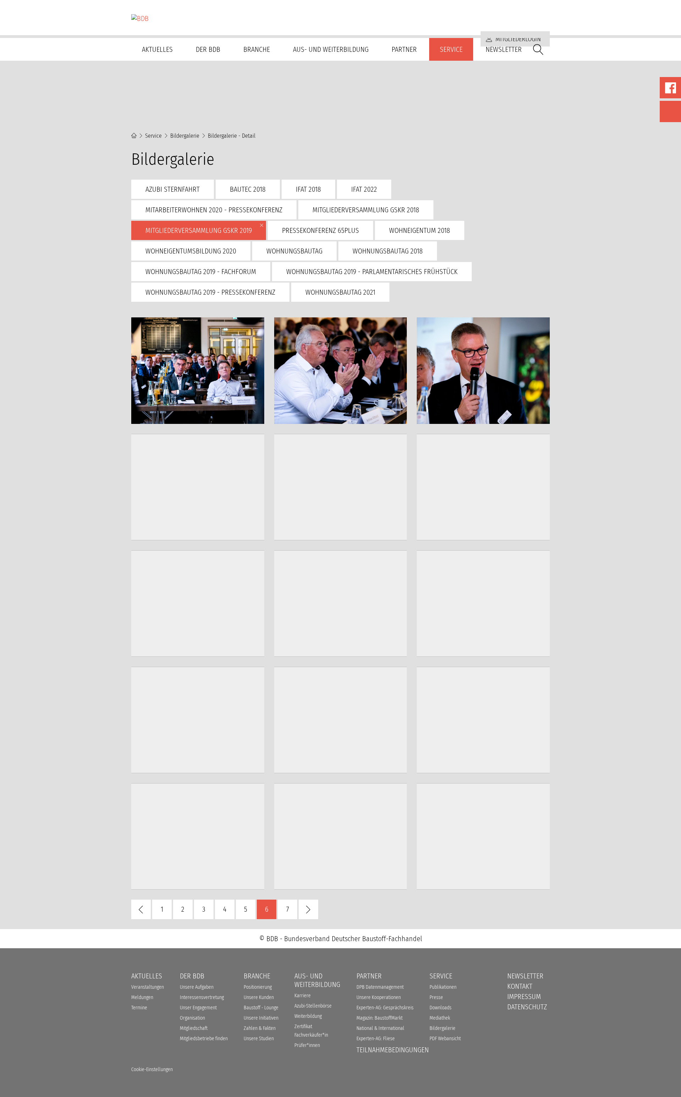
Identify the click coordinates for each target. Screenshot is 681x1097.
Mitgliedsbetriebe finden (204, 1039)
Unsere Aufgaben (197, 987)
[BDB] (340, 18)
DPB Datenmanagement (380, 987)
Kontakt (519, 986)
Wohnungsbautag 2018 (388, 251)
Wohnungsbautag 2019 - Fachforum (200, 271)
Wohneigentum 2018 (419, 230)
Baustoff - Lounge (261, 1008)
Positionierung (258, 987)
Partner (404, 49)
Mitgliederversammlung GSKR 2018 (365, 210)
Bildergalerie (184, 135)
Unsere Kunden (259, 997)
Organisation (192, 1018)
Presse (436, 997)
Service (451, 49)
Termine (139, 1008)
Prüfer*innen (307, 1045)
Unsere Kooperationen (378, 997)
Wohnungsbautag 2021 (340, 292)
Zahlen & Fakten (260, 1028)
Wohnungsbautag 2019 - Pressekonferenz (210, 292)
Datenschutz (527, 1007)
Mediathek (440, 1018)
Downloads (441, 1008)
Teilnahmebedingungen (392, 1050)
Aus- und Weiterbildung (331, 49)
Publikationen (443, 987)
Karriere (302, 996)
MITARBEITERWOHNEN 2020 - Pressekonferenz (213, 210)
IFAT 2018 (308, 189)
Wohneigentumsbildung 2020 (190, 251)
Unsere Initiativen (261, 1018)
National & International (380, 1028)
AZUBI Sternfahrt (172, 189)
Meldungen (142, 997)
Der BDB (208, 49)
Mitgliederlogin (517, 39)
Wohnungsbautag (294, 251)
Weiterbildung (308, 1016)
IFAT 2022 (364, 189)
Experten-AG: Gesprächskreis (385, 1008)
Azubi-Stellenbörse (313, 1006)
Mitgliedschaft (193, 1028)
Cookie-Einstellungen (152, 1069)
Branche (256, 49)
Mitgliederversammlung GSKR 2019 (198, 230)
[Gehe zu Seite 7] (308, 909)
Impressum (524, 996)
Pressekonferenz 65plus (320, 230)
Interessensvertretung (202, 997)
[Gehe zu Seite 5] (141, 909)
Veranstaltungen (147, 987)
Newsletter (504, 49)
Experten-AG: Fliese (375, 1039)
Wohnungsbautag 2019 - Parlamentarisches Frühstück (372, 271)
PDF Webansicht (445, 1039)
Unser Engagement (198, 1008)
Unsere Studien (259, 1039)
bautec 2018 (248, 189)
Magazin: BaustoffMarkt (379, 1018)
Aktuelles (157, 49)
